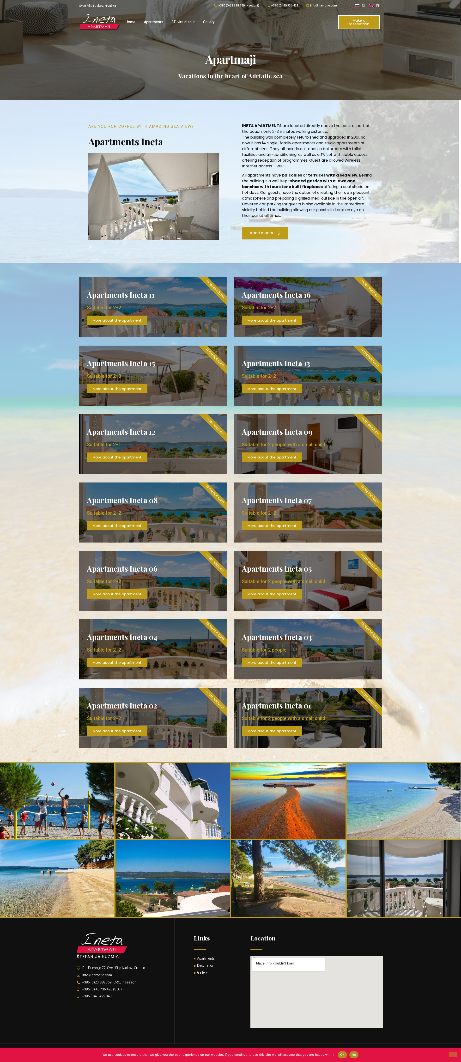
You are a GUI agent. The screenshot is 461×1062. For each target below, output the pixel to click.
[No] (453, 1054)
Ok (342, 1054)
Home (130, 22)
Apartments (153, 22)
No (354, 1054)
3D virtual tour (183, 22)
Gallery (209, 22)
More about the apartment (117, 320)
